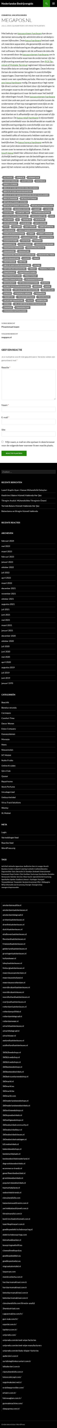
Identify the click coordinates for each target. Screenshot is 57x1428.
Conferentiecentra (41, 212)
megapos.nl (9, 336)
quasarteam (18, 26)
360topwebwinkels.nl (12, 1115)
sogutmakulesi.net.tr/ (12, 1382)
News (4, 744)
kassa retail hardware (27, 117)
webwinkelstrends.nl (12, 1192)
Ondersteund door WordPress (13, 1424)
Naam (5, 405)
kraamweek (9, 251)
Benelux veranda (9, 707)
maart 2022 (6, 583)
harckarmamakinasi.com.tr (15, 1282)
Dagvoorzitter (38, 216)
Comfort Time (23, 212)
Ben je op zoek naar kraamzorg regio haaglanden (26, 195)
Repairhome (7, 781)
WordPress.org (8, 848)
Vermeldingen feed (10, 837)
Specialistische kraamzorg (26, 290)
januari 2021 (7, 630)
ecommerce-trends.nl (12, 1168)
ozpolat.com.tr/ (10, 1324)
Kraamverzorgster (35, 248)
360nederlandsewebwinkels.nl (16, 1105)
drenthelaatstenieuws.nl (13, 924)
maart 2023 (6, 551)
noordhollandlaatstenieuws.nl (16, 997)
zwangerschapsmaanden (15, 311)
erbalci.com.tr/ (9, 1393)
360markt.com (9, 1096)
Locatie (26, 258)
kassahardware (11, 237)
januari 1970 (7, 683)
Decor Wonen (7, 723)
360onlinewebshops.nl (13, 1110)
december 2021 (8, 588)
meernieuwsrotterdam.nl (14, 982)
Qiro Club (6, 771)
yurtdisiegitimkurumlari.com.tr (17, 1361)
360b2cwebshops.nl (12, 1062)
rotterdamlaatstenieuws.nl (15, 1006)
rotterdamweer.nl (11, 1021)
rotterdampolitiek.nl (12, 1011)
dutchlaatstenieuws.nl (13, 929)
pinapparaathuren (27, 272)
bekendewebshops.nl (12, 1149)
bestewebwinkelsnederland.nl (16, 1158)
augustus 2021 (8, 604)
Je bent (31, 234)
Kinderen (38, 241)
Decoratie (8, 220)
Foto (6, 227)
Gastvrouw (30, 227)
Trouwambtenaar (26, 297)
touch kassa (7, 152)
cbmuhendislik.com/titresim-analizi (19, 1303)
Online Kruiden (8, 765)
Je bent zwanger (45, 234)
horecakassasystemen (14, 234)
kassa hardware (33, 40)
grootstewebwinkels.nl (13, 1178)
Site (3, 429)
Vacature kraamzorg (13, 300)
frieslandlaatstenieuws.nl (14, 944)
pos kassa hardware (11, 82)
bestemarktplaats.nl (11, 1154)
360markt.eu (8, 1086)
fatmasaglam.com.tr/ (12, 1398)
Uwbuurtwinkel (8, 797)
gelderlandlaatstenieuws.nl (15, 948)
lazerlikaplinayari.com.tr (14, 1224)
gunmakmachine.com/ (13, 1403)
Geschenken (9, 230)
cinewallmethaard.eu (12, 1250)
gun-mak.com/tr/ (10, 1319)
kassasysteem (47, 237)
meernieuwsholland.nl (13, 977)
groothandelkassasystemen (31, 230)
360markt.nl (8, 1081)
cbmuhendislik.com (11, 1197)
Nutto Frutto (7, 760)
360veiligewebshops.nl (13, 1120)
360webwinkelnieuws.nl (14, 1134)
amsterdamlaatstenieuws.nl (15, 910)
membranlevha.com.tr (13, 1277)
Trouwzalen (43, 297)
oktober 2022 (7, 567)
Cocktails (8, 212)
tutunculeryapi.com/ (12, 1377)
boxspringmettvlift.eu (12, 1245)
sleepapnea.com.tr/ (11, 1408)
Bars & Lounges (10, 184)
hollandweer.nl (9, 958)
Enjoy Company (8, 728)
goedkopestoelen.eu (12, 1261)
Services (37, 286)
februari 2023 (7, 556)
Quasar (4, 776)
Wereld (7, 304)
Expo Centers (40, 223)
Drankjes (27, 220)
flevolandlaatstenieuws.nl (14, 939)
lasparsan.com (9, 1271)
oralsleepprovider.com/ (13, 1387)
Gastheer (17, 227)
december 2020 (8, 635)
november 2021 (8, 593)
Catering (48, 209)
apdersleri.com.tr (10, 1356)
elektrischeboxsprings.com (15, 1234)
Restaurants (9, 283)
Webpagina (42, 300)
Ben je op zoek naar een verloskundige (21, 188)
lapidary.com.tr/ (10, 1329)
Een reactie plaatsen (35, 26)
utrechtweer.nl (9, 1035)
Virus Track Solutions (11, 802)
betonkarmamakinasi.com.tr (15, 1298)
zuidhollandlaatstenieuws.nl (15, 1045)
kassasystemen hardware (42, 96)
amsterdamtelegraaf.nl (13, 915)
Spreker (7, 293)
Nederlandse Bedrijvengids (17, 3)
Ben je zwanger (10, 198)
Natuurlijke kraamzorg (14, 269)
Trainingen (40, 293)
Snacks (7, 290)
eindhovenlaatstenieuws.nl (15, 934)
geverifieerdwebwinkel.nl (14, 1173)
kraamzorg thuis (46, 255)
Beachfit (5, 702)
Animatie (20, 177)
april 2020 (6, 662)
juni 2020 (5, 651)
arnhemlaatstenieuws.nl (13, 919)
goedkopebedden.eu (12, 1255)
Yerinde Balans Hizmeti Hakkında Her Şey (20, 506)
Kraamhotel (9, 244)
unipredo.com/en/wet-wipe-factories (19, 1340)
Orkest (33, 269)
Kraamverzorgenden (13, 248)
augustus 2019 (8, 667)
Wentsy (4, 808)
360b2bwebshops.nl (12, 1052)
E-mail (5, 417)
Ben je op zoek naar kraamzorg (18, 191)
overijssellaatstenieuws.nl (14, 1002)
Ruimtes (45, 283)
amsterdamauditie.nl (12, 905)
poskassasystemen (34, 279)
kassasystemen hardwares (36, 54)
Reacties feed (7, 843)
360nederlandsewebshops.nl (15, 1100)
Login (3, 832)
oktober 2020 (7, 641)
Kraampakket (25, 244)
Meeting (22, 262)
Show (47, 286)
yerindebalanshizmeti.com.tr (15, 1208)
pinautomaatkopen (12, 279)
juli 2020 (5, 646)
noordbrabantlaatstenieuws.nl (16, 987)
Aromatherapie (11, 181)
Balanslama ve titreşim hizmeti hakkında (19, 511)
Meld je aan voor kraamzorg (17, 265)
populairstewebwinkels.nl (14, 1183)
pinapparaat (9, 272)
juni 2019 (5, 678)
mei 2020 (5, 657)
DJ (18, 220)
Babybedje (40, 181)
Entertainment (10, 223)
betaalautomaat (29, 198)
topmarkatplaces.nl (11, 1187)
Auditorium (27, 181)
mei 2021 (5, 620)
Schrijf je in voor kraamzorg (17, 286)
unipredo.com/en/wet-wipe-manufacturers (22, 1345)
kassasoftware (30, 237)
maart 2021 (6, 625)
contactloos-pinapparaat (16, 216)
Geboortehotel (46, 227)
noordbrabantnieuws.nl (13, 992)
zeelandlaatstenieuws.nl (13, 1040)
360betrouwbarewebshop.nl (15, 1076)
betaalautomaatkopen (42, 205)
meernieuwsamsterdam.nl (14, 973)
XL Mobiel (6, 813)
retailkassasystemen (28, 283)
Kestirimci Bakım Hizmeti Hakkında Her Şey (21, 495)
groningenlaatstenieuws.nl (14, 953)
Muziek (37, 265)
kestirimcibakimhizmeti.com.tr (16, 1219)
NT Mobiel (6, 755)
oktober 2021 (7, 599)
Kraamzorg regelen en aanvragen (19, 255)
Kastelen (25, 241)
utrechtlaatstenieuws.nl (13, 1026)
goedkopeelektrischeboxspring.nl (18, 1229)
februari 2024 (7, 541)
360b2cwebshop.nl (11, 1057)
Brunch (7, 209)
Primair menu (53, 3)
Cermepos (6, 15)
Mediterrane (9, 262)
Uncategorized (19, 15)
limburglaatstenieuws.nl (13, 968)
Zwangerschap (22, 307)
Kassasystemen (8, 734)
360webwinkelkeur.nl (12, 1129)
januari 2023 (7, 562)
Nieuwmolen (7, 750)
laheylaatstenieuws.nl (12, 963)
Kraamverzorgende (44, 244)
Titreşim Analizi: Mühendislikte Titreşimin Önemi (23, 500)
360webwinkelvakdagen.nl (15, 1139)
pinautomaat (31, 276)
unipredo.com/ (9, 1335)
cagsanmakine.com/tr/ (13, 1313)
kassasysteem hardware (30, 33)
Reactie (5, 367)
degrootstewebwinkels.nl (14, 1163)
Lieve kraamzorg (11, 258)
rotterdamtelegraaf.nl (12, 1016)
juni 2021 (5, 614)
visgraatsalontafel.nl (12, 1266)
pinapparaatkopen (12, 276)
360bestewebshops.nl (12, 1067)
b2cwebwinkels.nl (11, 1144)
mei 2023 (5, 546)
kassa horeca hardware (29, 142)
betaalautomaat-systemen (16, 205)
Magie (36, 258)
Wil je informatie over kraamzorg (30, 304)
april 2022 (6, 578)
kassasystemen (10, 241)
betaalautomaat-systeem (15, 202)
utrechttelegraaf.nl (11, 1031)
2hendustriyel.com (11, 1308)
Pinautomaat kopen (10, 325)
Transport (9, 297)
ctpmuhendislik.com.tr (13, 1371)
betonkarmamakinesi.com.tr (15, 1292)
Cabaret (36, 209)
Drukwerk (39, 220)
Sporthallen (48, 290)
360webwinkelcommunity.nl (15, 1125)
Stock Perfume (8, 786)
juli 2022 (5, 572)
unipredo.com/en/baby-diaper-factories (21, 1350)
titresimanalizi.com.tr (12, 1213)
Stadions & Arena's (23, 293)
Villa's (30, 300)
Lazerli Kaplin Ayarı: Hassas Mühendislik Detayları (24, 490)
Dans (52, 216)
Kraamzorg (24, 251)
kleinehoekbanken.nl (12, 1240)
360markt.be (8, 1091)
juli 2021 (5, 609)
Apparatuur (33, 177)
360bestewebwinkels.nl (13, 1071)
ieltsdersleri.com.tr (11, 1366)
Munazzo (5, 739)
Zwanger (8, 307)
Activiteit (8, 177)
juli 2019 (5, 672)
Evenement (26, 223)
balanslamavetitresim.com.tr (15, 1203)
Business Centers (22, 209)
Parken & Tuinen (47, 269)
